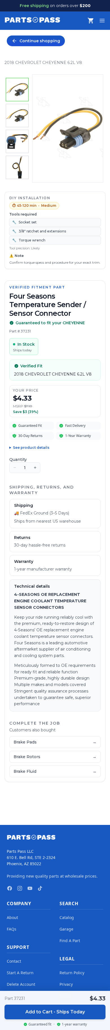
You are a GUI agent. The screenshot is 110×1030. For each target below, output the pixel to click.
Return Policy (72, 972)
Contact (14, 961)
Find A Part (70, 940)
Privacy (66, 984)
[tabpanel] (68, 128)
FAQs (11, 929)
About (12, 917)
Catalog (67, 917)
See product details (31, 447)
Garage (66, 929)
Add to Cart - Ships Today (55, 1012)
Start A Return (20, 972)
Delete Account (21, 984)
